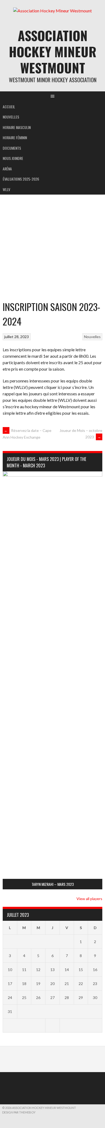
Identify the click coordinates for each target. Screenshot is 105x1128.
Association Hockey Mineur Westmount (52, 51)
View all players (89, 898)
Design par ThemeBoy (19, 1112)
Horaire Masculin (17, 127)
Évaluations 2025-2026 (21, 179)
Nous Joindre (13, 158)
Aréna (7, 168)
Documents (12, 148)
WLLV (6, 189)
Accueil (9, 106)
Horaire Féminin (15, 137)
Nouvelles (11, 117)
